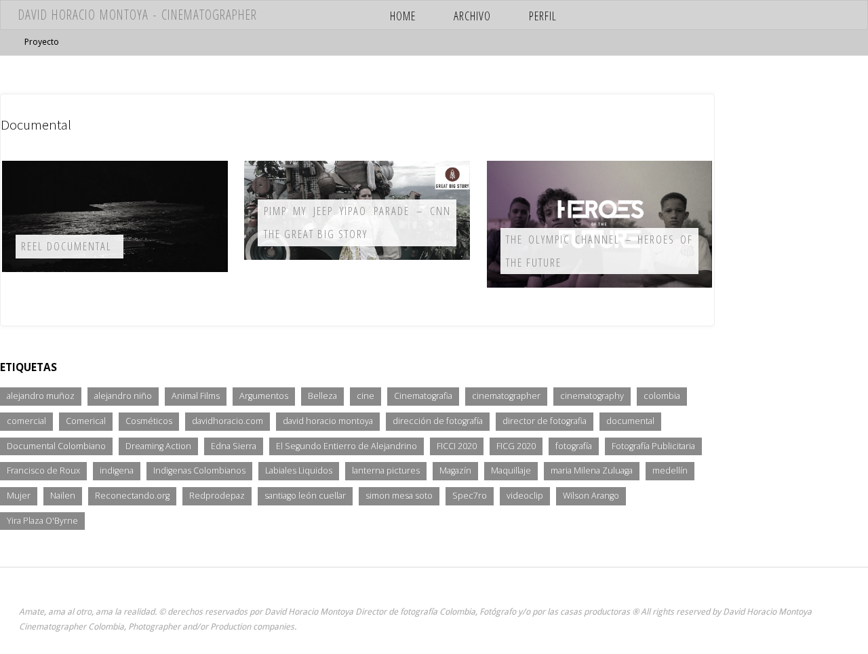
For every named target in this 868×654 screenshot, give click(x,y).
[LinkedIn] (821, 15)
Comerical (86, 421)
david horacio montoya (328, 421)
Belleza (322, 396)
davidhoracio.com (227, 421)
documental (630, 421)
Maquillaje (511, 470)
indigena (117, 470)
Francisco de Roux (43, 470)
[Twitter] (802, 15)
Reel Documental (66, 246)
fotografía (573, 446)
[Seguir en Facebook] (782, 15)
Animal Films (196, 396)
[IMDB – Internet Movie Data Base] (705, 15)
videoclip (525, 495)
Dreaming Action (158, 446)
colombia (662, 396)
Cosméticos (148, 421)
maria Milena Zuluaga (592, 470)
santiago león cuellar (305, 495)
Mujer (19, 495)
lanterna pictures (386, 470)
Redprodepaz (217, 495)
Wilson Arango (591, 495)
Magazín (455, 470)
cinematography (592, 396)
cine (365, 396)
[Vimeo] (762, 15)
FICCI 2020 (457, 446)
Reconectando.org (132, 495)
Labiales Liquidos (298, 470)
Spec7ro (469, 495)
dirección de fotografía (438, 421)
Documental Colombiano (56, 446)
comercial (26, 421)
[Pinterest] (840, 15)
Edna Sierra (233, 446)
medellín (670, 470)
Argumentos (263, 396)
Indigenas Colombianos (199, 470)
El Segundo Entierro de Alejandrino (346, 446)
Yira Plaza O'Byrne (42, 520)
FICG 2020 (516, 446)
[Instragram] (743, 15)
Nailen (62, 495)
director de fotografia (544, 421)
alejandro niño (123, 396)
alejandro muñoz (41, 396)
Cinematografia (423, 396)
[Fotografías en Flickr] (724, 15)
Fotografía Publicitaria (653, 446)
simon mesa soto (399, 495)
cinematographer (506, 396)
